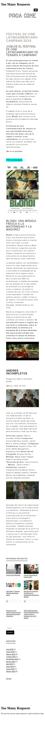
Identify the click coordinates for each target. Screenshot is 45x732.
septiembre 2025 (12, 659)
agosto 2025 (10, 662)
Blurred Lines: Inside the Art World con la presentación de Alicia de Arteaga (31, 594)
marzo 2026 (10, 652)
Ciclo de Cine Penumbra (13, 575)
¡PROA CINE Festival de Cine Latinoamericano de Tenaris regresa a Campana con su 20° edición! (31, 614)
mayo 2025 (10, 667)
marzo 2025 (10, 669)
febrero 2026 (10, 654)
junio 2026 (9, 649)
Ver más (8, 678)
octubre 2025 (11, 657)
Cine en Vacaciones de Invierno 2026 (30, 576)
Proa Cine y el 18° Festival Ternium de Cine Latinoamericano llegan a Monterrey (13, 613)
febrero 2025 (10, 671)
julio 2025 (9, 664)
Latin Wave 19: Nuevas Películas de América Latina (13, 593)
